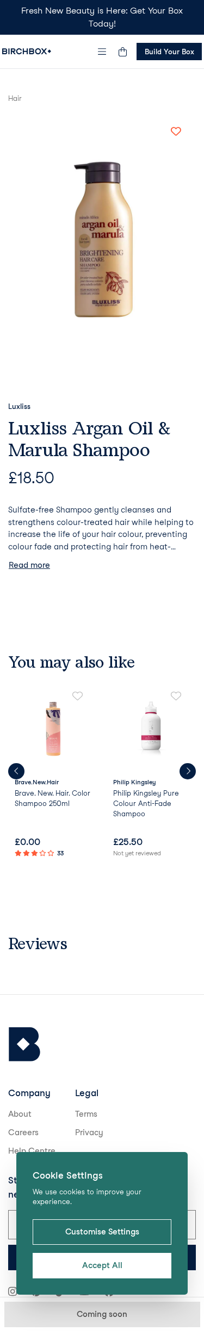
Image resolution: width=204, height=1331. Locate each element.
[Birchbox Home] (26, 51)
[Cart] (122, 51)
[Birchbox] (24, 1044)
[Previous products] (16, 771)
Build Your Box (169, 51)
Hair (15, 98)
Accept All (102, 1265)
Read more (29, 565)
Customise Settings (102, 1232)
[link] (53, 775)
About (20, 1114)
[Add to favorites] (176, 132)
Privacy (89, 1132)
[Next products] (188, 771)
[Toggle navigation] (102, 51)
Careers (23, 1132)
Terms (86, 1114)
